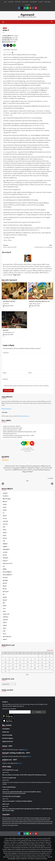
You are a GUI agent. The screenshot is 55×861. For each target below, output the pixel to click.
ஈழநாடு (4, 507)
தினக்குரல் (5, 577)
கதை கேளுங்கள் (6, 728)
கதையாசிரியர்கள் (33, 1)
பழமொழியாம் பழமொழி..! (9, 301)
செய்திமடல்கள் (5, 731)
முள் (8, 804)
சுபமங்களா (5, 552)
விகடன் (4, 633)
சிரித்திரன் (5, 543)
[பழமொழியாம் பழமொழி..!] (14, 290)
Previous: (10, 246)
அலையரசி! (5, 330)
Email (30, 373)
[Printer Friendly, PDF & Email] (7, 240)
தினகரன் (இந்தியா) (7, 571)
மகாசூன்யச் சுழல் (12, 777)
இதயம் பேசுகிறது (6, 498)
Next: (43, 246)
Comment (6, 352)
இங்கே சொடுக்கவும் (6, 408)
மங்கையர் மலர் (6, 614)
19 (20, 665)
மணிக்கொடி (5, 616)
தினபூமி (4, 585)
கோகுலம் (5, 538)
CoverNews (37, 858)
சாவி (4, 540)
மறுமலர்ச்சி (5, 619)
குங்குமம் (5, 532)
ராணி (4, 630)
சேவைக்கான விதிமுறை (7, 738)
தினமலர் (5, 588)
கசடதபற (5, 518)
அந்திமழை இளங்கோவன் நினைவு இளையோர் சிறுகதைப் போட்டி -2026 (19, 431)
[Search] (52, 21)
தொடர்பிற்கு (27, 4)
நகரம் (17, 770)
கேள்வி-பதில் (17, 1)
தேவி (4, 602)
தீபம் (4, 594)
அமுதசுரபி (5, 493)
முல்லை (4, 628)
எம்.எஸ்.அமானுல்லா (16, 796)
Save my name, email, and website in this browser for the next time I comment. (26, 385)
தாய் (4, 566)
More (25, 749)
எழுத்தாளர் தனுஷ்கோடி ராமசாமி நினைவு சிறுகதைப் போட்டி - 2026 (18, 435)
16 (49, 662)
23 (49, 665)
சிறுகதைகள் (27, 14)
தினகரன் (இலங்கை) (7, 574)
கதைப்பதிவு (10, 1)
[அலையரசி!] (14, 319)
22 (42, 665)
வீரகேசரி (5, 639)
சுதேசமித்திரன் (6, 549)
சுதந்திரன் (5, 546)
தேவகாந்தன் (15, 35)
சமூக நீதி (4, 28)
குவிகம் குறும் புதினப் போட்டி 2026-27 (11, 426)
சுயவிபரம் (41, 1)
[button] (3, 22)
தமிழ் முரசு (5, 560)
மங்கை (4, 611)
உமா (4, 512)
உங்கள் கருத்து (47, 1)
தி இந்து (4, 569)
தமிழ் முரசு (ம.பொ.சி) (7, 563)
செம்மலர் (5, 555)
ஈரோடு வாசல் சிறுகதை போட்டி (10, 433)
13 (27, 662)
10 (5, 662)
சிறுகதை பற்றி (25, 1)
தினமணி (5, 583)
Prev (3, 484)
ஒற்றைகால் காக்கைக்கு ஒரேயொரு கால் (39, 301)
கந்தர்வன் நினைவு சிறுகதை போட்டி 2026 (12, 428)
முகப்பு (5, 1)
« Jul (27, 674)
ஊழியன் (5, 515)
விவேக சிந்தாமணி (7, 636)
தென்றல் (5, 597)
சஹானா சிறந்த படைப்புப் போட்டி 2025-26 (12, 437)
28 (35, 668)
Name (5, 373)
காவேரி (4, 529)
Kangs (4, 787)
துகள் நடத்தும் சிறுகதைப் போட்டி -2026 (12, 429)
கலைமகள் (5, 524)
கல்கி (4, 526)
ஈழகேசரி (5, 504)
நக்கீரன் (4, 605)
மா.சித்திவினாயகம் (9, 332)
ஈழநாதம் (5, 510)
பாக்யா (4, 608)
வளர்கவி (6, 303)
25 (12, 668)
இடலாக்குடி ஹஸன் (36, 303)
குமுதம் (4, 535)
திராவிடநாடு (5, 591)
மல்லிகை (5, 622)
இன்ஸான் (5, 501)
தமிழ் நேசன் (5, 557)
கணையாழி (5, 521)
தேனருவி (5, 600)
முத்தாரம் (5, 625)
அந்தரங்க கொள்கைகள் (7, 741)
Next (52, 484)
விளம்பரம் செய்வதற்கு (7, 735)
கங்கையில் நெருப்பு (11, 787)
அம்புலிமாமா (5, 495)
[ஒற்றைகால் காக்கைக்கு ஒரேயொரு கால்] (40, 290)
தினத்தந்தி (5, 580)
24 (5, 668)
